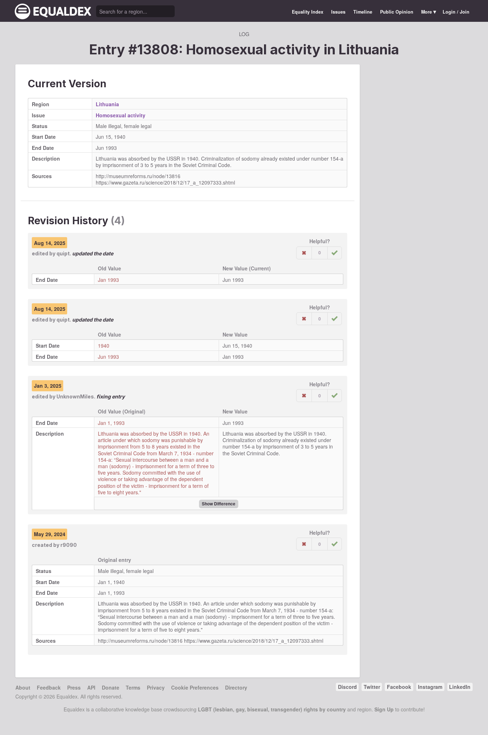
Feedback (49, 687)
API (91, 687)
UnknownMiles (75, 396)
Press (74, 687)
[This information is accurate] (334, 252)
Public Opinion (396, 12)
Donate (110, 687)
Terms (133, 687)
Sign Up (384, 709)
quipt (63, 253)
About (22, 687)
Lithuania (369, 49)
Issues (338, 12)
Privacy (156, 687)
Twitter (372, 686)
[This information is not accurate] (304, 252)
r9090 (68, 545)
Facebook (399, 686)
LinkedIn (459, 686)
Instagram (430, 686)
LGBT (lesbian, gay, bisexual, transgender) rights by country (272, 709)
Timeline (362, 12)
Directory (236, 687)
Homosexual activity (120, 115)
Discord (347, 686)
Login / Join (456, 12)
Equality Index (307, 12)
